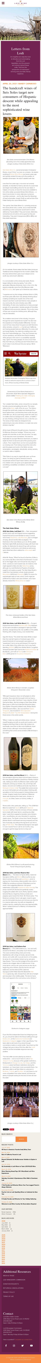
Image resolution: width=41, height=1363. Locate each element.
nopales (5, 801)
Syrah (17, 808)
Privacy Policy (9, 1292)
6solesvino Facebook (22, 1039)
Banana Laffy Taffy (25, 625)
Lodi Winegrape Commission (20, 3)
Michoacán (8, 289)
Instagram (13, 1041)
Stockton (20, 1071)
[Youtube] (31, 1346)
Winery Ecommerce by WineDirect (20, 1359)
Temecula (6, 1065)
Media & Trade (8, 1276)
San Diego (26, 1063)
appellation (25, 879)
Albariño (11, 647)
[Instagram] (14, 1346)
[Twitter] (22, 1346)
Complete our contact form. (24, 1340)
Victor (20, 652)
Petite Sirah (10, 825)
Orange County (17, 1063)
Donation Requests (11, 1284)
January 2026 (7, 1231)
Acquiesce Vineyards (24, 654)
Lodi (20, 327)
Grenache (20, 574)
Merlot (19, 877)
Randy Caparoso (9, 1212)
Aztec (13, 408)
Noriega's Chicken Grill (10, 788)
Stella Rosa (25, 566)
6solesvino (6, 1041)
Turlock (11, 1071)
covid (33, 1047)
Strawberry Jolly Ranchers (18, 538)
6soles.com (6, 1039)
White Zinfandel (20, 581)
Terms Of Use (8, 1296)
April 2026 (6, 1227)
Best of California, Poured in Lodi (11, 1154)
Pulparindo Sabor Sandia (26, 887)
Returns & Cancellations (13, 1288)
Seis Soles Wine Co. (9, 170)
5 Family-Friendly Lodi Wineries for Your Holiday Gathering (19, 1199)
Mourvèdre (6, 574)
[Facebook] (6, 1346)
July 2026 (6, 1223)
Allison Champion (8, 1214)
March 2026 (7, 1229)
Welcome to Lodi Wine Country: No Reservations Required (19, 1204)
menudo (5, 798)
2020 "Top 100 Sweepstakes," (21, 713)
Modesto (5, 1071)
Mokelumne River (31, 650)
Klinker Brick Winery (16, 174)
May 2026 (6, 1225)
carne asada (29, 550)
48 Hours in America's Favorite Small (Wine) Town (16, 1149)
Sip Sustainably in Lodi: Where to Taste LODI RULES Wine (19, 1166)
